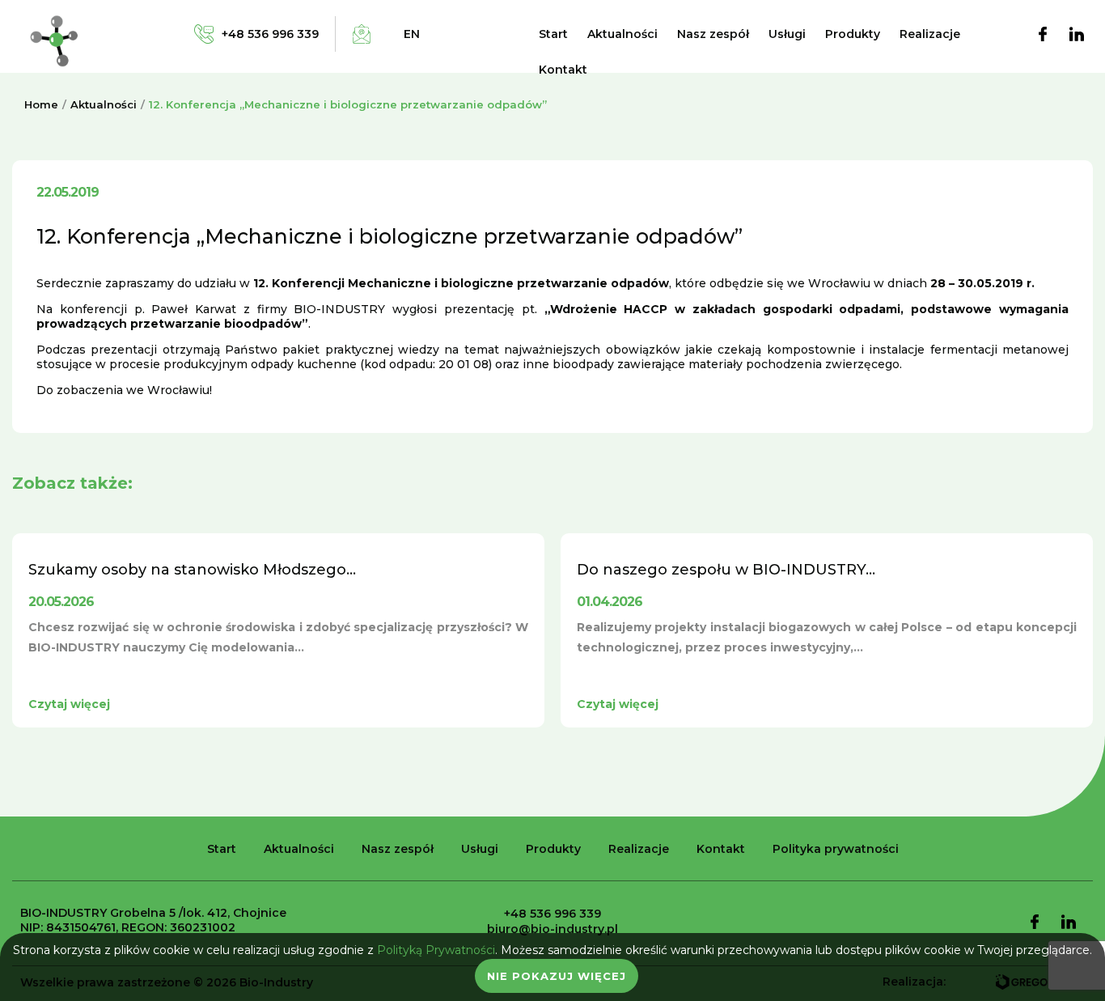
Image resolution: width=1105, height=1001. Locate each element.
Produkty (852, 34)
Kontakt (563, 69)
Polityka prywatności (836, 849)
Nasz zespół (713, 34)
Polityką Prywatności (436, 950)
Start (553, 34)
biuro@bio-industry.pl (552, 929)
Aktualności (622, 34)
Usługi (787, 34)
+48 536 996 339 (552, 913)
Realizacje (930, 34)
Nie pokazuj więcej (556, 975)
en (412, 34)
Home (41, 104)
